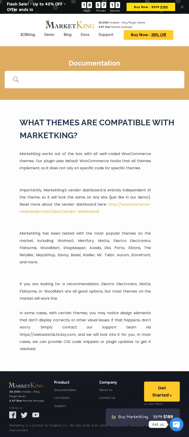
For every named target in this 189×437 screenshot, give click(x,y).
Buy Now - (148, 35)
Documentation (65, 390)
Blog (67, 35)
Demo (49, 35)
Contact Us (107, 398)
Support (106, 35)
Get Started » (162, 391)
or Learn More (153, 403)
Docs (85, 35)
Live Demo (62, 398)
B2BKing (28, 35)
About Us (105, 390)
